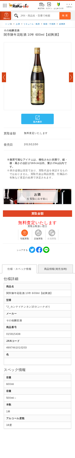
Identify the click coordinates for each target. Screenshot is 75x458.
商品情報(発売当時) (55, 269)
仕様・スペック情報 (19, 269)
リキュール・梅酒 (32, 24)
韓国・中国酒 (49, 24)
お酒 (18, 24)
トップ (8, 24)
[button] (4, 77)
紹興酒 (62, 24)
